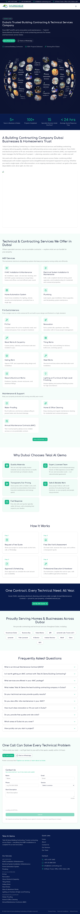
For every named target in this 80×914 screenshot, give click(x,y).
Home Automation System (15, 294)
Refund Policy (74, 911)
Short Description (11, 789)
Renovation (48, 324)
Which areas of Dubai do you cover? (19, 722)
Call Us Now (9, 755)
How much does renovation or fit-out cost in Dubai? (25, 708)
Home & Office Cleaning (53, 408)
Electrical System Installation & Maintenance (16, 864)
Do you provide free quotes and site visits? (21, 715)
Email (42, 775)
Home (44, 839)
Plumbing (47, 294)
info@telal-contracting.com (43, 1)
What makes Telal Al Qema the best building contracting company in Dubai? (35, 687)
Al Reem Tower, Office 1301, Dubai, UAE (66, 1)
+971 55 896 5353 (26, 1)
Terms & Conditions (62, 911)
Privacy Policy (52, 911)
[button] (5, 87)
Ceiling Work (10, 360)
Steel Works (48, 360)
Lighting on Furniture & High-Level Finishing (16, 892)
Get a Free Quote (8, 41)
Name (7, 775)
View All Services (39, 439)
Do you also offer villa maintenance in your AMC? (24, 701)
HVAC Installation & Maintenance (18, 272)
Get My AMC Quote (39, 603)
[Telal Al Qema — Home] (13, 6)
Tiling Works (48, 342)
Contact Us (45, 845)
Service (43, 782)
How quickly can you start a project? (19, 728)
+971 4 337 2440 (12, 1)
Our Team (45, 850)
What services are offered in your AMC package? (24, 681)
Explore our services (23, 760)
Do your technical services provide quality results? (25, 694)
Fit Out (7, 324)
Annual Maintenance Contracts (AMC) (20, 425)
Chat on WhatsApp (26, 41)
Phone (8, 782)
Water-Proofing (11, 408)
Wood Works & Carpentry (15, 342)
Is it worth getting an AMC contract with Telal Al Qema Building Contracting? (35, 674)
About (44, 842)
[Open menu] (76, 6)
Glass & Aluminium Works (15, 378)
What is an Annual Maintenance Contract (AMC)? (24, 667)
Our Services (46, 847)
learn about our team (38, 760)
